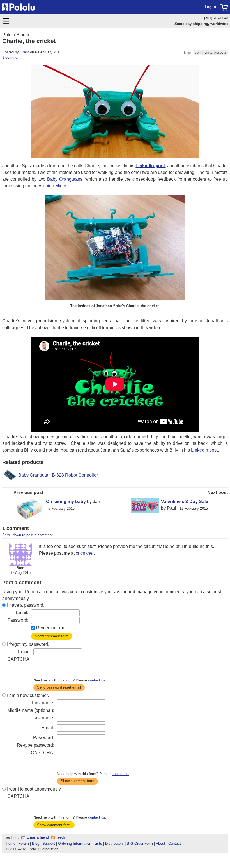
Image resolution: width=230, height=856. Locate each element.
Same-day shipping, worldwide (201, 24)
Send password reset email (59, 687)
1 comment (11, 57)
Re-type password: (35, 745)
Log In (210, 7)
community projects (211, 53)
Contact (174, 843)
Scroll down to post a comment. (28, 535)
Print (15, 837)
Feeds (61, 837)
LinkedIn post (204, 450)
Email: (22, 612)
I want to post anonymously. (34, 789)
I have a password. (25, 605)
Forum (24, 843)
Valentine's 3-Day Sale (184, 501)
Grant (24, 52)
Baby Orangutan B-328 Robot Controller (58, 475)
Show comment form (51, 636)
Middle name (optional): (30, 710)
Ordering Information (74, 843)
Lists (98, 843)
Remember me (50, 627)
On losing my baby (66, 501)
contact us (96, 680)
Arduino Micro (52, 186)
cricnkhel (85, 553)
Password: (17, 620)
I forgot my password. (28, 644)
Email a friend (37, 837)
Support (48, 843)
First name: (43, 702)
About (160, 843)
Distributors (114, 843)
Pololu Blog (14, 34)
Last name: (43, 717)
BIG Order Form (140, 843)
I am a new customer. (28, 695)
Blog (35, 843)
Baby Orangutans (64, 179)
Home (10, 843)
